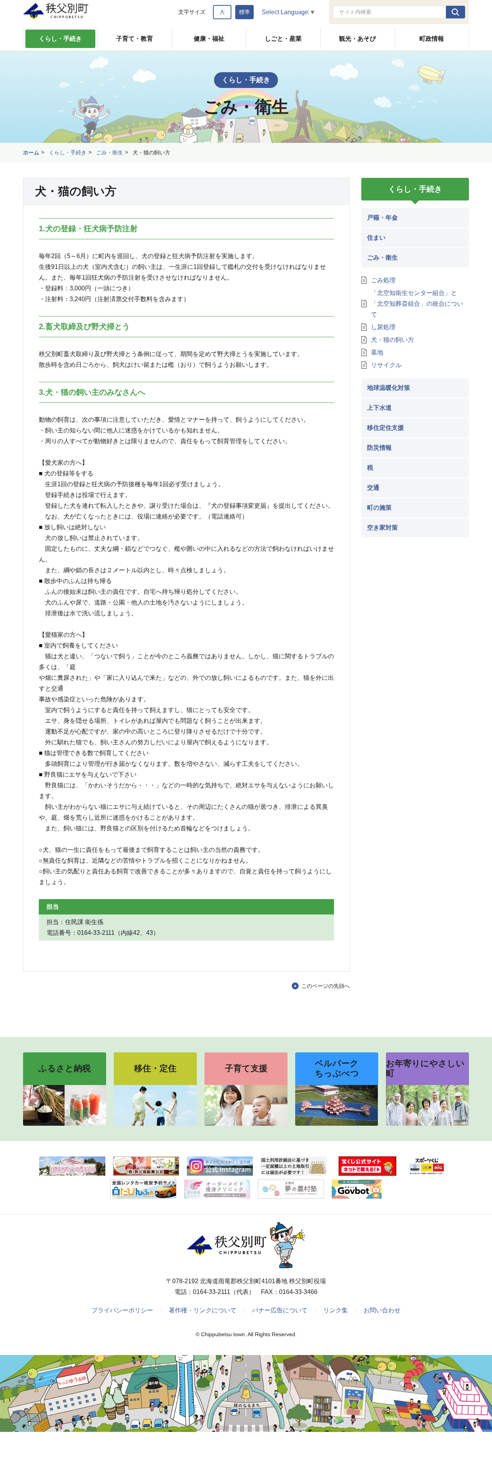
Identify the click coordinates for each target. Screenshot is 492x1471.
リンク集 (335, 1310)
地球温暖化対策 (388, 387)
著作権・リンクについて (202, 1310)
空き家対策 (382, 527)
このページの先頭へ (325, 986)
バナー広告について (280, 1310)
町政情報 (431, 38)
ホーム (31, 152)
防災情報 (379, 447)
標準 (244, 12)
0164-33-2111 (211, 1292)
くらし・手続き (60, 38)
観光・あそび (357, 38)
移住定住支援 (385, 427)
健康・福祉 (209, 38)
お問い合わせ (382, 1310)
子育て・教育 (134, 38)
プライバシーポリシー (122, 1310)
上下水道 (379, 407)
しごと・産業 (283, 38)
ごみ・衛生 (109, 152)
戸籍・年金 (382, 217)
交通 (373, 487)
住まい (376, 237)
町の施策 (379, 507)
